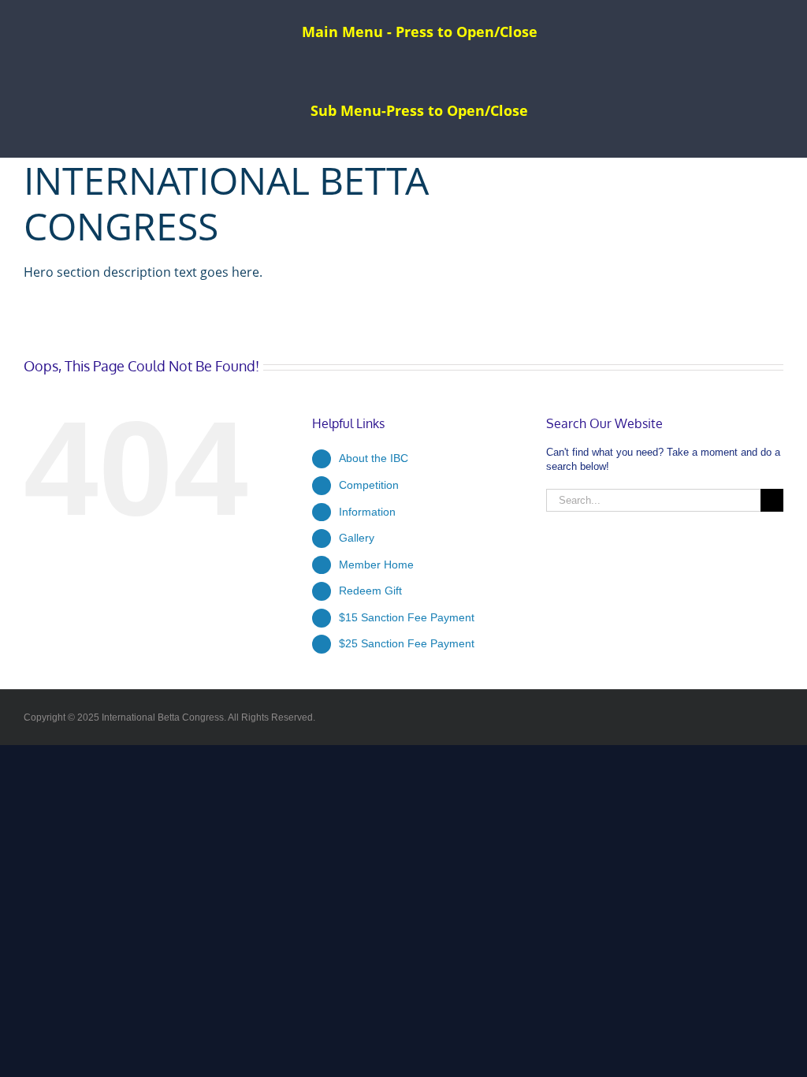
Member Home (376, 564)
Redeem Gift (370, 590)
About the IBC (373, 458)
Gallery (356, 537)
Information (367, 511)
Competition (369, 485)
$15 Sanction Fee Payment (406, 617)
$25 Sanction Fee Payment (406, 643)
